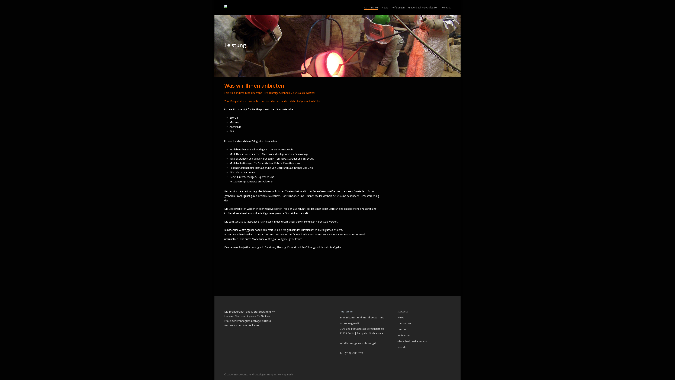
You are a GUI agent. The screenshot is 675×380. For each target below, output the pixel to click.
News (400, 317)
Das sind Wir (404, 323)
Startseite (402, 311)
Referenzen (403, 335)
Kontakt (401, 347)
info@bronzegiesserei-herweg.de (358, 343)
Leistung (402, 329)
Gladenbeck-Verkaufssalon (412, 341)
